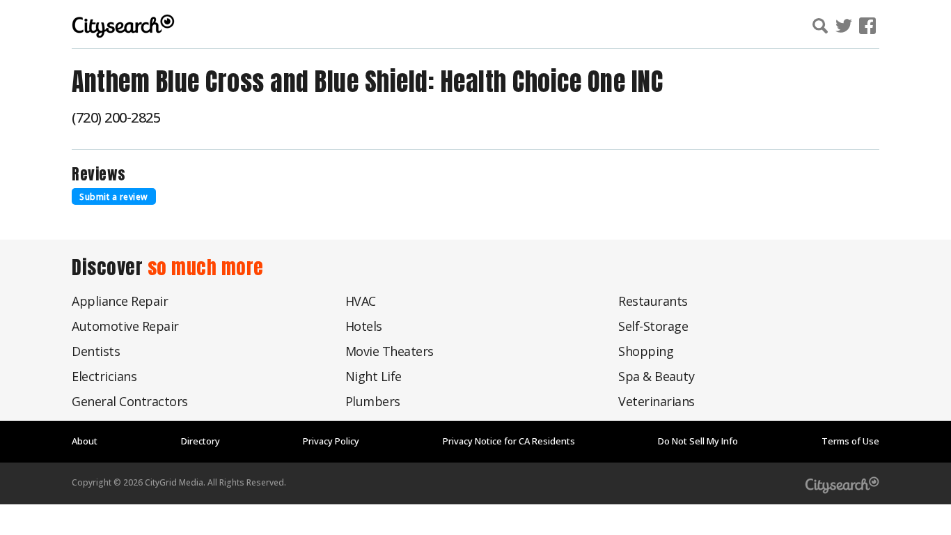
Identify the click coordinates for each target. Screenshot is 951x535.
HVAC (360, 301)
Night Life (373, 376)
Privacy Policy (331, 441)
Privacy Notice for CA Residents (509, 441)
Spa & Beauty (656, 376)
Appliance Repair (120, 301)
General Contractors (130, 401)
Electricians (104, 376)
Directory (200, 441)
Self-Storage (653, 326)
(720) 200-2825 (116, 117)
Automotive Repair (125, 326)
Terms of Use (850, 441)
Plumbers (372, 401)
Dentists (96, 351)
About (84, 441)
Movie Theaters (389, 351)
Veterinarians (656, 401)
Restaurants (653, 301)
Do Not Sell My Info (698, 441)
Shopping (645, 351)
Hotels (363, 326)
